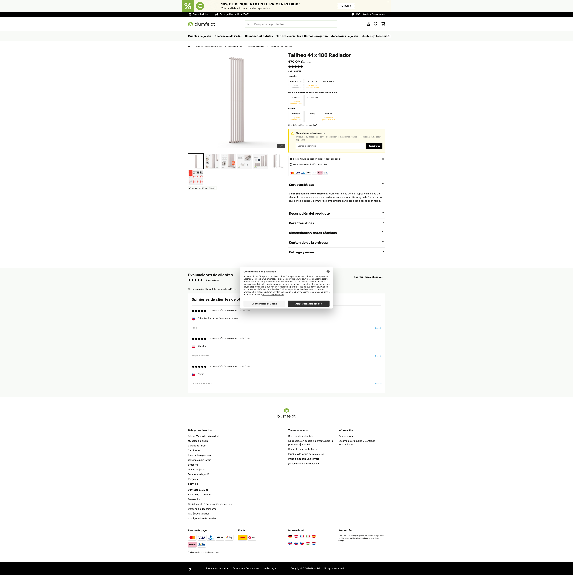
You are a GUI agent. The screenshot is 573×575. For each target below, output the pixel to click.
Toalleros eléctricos (256, 46)
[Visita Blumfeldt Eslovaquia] (296, 543)
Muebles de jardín (198, 440)
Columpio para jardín (199, 460)
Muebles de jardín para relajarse (306, 454)
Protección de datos (217, 568)
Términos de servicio (368, 538)
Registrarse (374, 146)
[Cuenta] (368, 24)
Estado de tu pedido (199, 494)
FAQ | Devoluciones (198, 513)
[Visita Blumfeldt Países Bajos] (314, 543)
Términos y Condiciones (246, 568)
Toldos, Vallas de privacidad (203, 436)
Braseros (193, 464)
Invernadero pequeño (200, 455)
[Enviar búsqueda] (248, 24)
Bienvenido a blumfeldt (301, 436)
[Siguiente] (388, 36)
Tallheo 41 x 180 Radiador (281, 46)
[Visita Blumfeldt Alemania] (290, 536)
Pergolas (193, 479)
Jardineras (194, 450)
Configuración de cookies (202, 518)
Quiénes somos (346, 436)
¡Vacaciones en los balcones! (304, 463)
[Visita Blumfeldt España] (314, 536)
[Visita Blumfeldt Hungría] (308, 543)
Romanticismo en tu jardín (303, 449)
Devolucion (194, 499)
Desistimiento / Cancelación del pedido (210, 504)
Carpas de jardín (197, 445)
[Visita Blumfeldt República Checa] (302, 543)
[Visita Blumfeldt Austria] (296, 536)
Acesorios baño (235, 46)
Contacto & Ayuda (198, 489)
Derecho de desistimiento (202, 508)
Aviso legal (270, 568)
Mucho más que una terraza (303, 458)
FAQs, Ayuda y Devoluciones (370, 14)
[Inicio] (192, 46)
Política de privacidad (347, 538)
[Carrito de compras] (383, 24)
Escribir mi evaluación (367, 277)
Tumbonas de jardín (199, 474)
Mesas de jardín (196, 469)
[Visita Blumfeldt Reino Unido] (290, 543)
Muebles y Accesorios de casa (209, 46)
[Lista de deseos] (375, 24)
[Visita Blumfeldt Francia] (302, 536)
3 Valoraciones (294, 71)
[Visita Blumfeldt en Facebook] (190, 569)
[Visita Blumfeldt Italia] (308, 536)
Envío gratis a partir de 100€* (234, 14)
